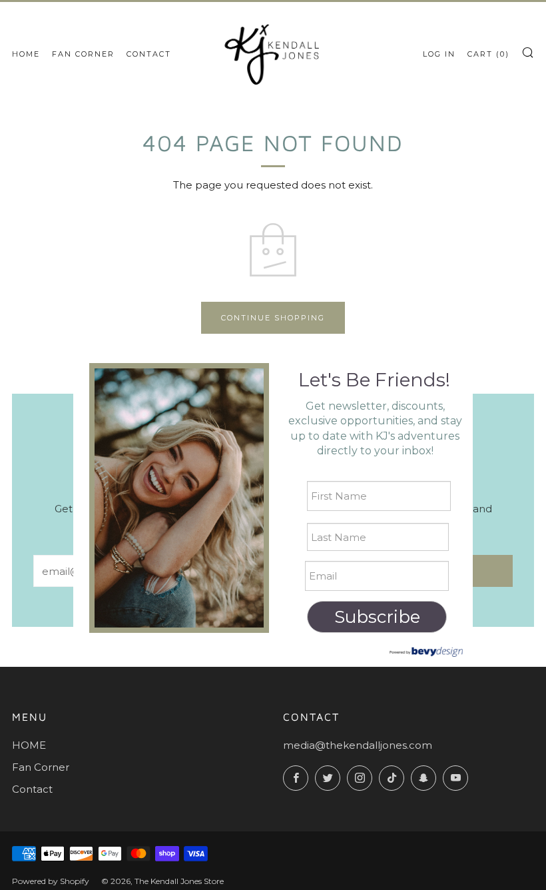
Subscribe (377, 617)
